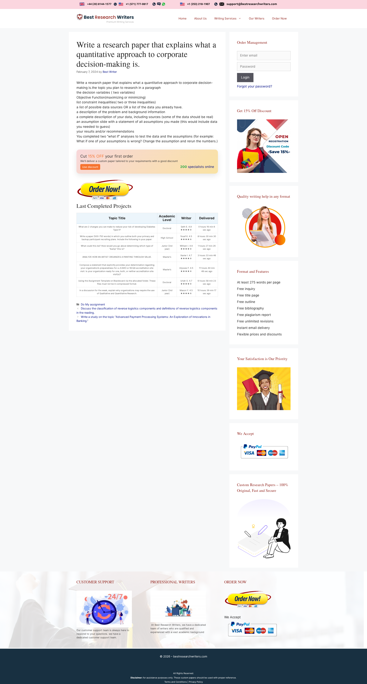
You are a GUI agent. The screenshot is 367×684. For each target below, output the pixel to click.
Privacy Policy (196, 682)
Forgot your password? (254, 86)
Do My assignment (93, 304)
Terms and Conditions (175, 682)
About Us (200, 18)
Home (183, 18)
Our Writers (256, 18)
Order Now (279, 18)
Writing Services (225, 18)
